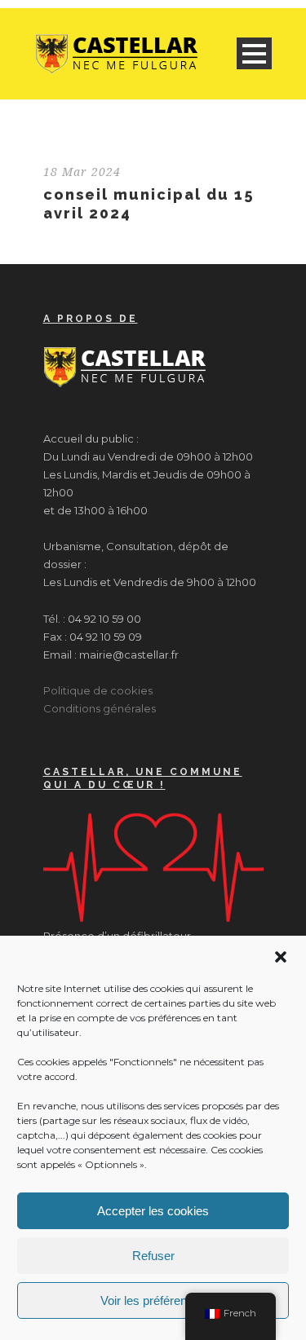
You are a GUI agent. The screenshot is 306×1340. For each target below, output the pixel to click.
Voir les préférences (153, 1300)
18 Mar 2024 (82, 172)
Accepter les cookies (153, 1211)
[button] (281, 957)
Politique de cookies (98, 690)
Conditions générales (99, 708)
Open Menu (254, 53)
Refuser (153, 1256)
